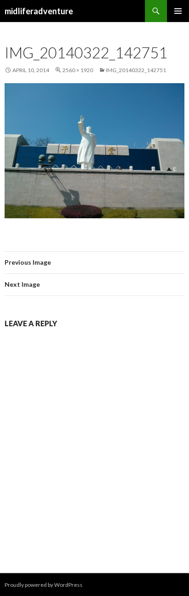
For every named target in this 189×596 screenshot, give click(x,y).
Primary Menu (178, 11)
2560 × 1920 (77, 70)
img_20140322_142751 (136, 70)
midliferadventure (39, 11)
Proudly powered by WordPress (44, 584)
